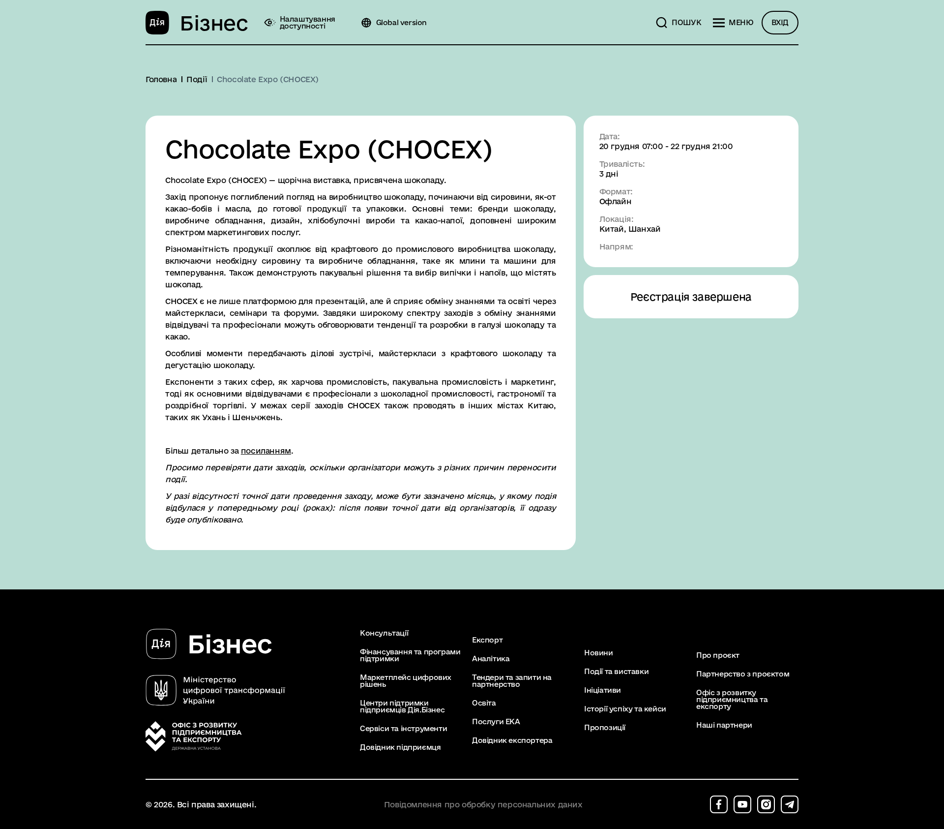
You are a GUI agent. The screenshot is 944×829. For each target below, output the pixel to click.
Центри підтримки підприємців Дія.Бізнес (402, 706)
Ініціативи (602, 690)
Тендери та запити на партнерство (512, 681)
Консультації (384, 633)
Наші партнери (724, 725)
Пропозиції (604, 727)
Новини (598, 652)
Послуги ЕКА (496, 721)
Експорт (487, 640)
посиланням (266, 450)
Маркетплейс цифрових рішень (405, 681)
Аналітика (490, 658)
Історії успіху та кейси (625, 709)
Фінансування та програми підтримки (410, 655)
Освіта (484, 703)
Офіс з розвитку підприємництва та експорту (731, 699)
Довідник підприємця (400, 747)
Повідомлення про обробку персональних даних (483, 804)
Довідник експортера (512, 740)
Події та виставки (616, 671)
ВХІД (780, 22)
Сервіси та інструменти (403, 728)
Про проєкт (717, 655)
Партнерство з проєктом (742, 674)
